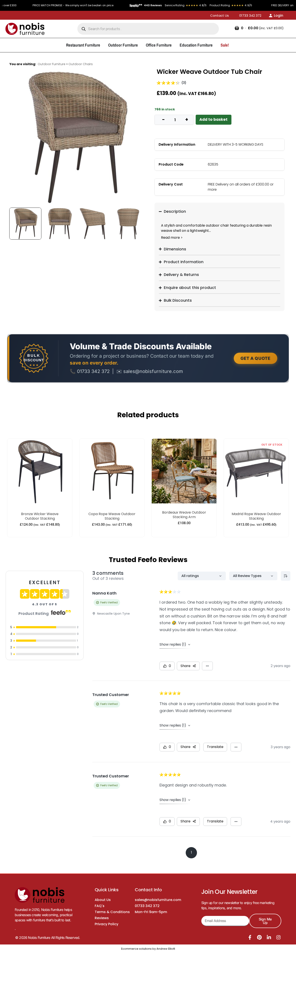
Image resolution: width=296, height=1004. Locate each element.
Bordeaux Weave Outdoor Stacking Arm (184, 515)
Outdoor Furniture (51, 64)
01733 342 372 (147, 905)
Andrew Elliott (165, 949)
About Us (103, 899)
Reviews (102, 917)
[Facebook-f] (249, 937)
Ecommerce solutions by (138, 949)
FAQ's (99, 905)
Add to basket (213, 119)
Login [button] (278, 15)
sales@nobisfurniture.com (158, 899)
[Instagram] (278, 937)
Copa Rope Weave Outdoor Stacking (111, 516)
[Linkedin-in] (269, 937)
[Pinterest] (259, 937)
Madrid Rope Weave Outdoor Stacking (256, 516)
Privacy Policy (106, 924)
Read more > (172, 237)
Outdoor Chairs (80, 64)
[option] (76, 137)
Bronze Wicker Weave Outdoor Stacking (40, 516)
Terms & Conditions (112, 911)
